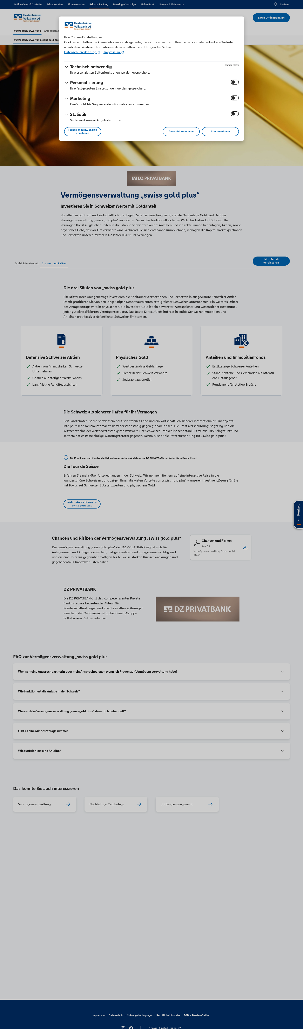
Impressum (112, 52)
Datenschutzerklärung (80, 52)
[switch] (235, 82)
